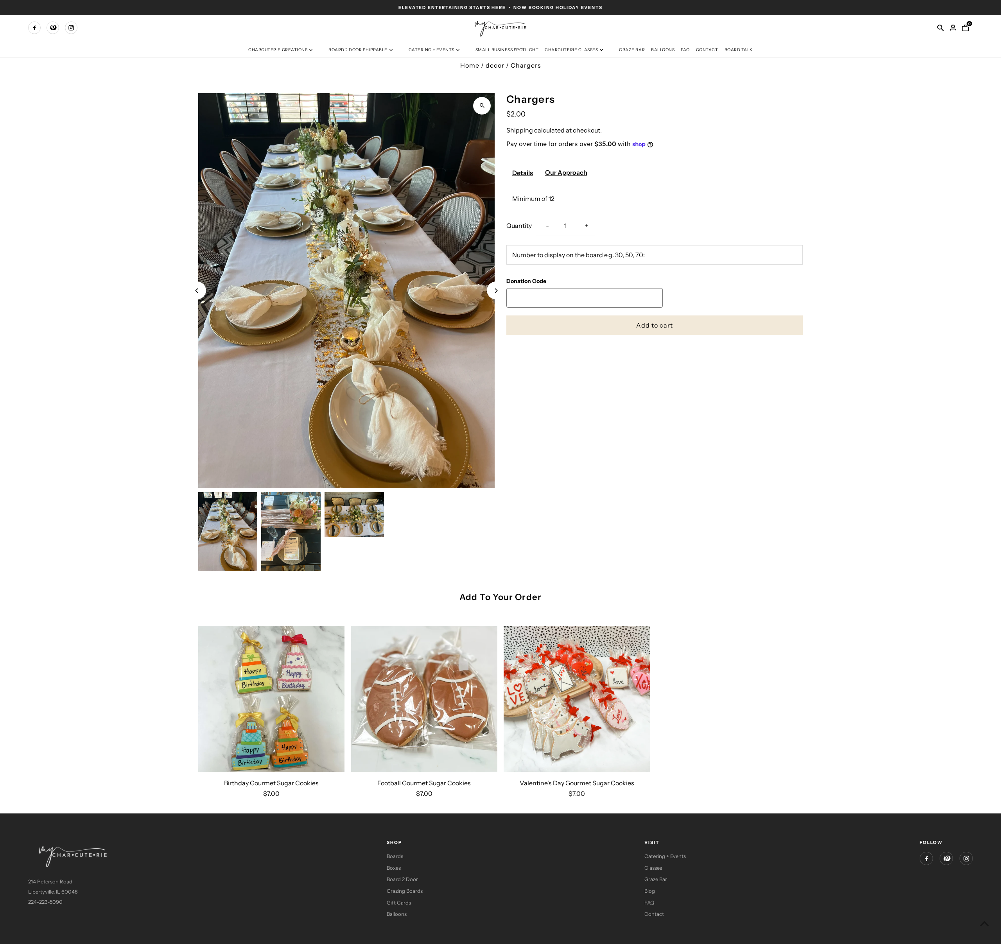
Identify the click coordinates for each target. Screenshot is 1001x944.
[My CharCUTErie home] (500, 27)
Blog (649, 891)
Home (469, 65)
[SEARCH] (940, 28)
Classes (653, 868)
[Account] (952, 28)
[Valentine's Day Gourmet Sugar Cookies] (577, 699)
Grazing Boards (405, 891)
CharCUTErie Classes (571, 49)
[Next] (495, 290)
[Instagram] (71, 27)
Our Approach (566, 172)
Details (522, 173)
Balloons (663, 49)
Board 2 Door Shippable (357, 49)
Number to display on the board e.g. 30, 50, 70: (578, 255)
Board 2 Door (402, 879)
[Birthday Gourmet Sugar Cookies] (271, 699)
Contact (707, 49)
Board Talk (739, 49)
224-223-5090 (45, 902)
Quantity (519, 225)
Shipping (519, 130)
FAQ (685, 49)
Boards (395, 856)
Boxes (394, 868)
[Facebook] (34, 27)
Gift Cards (399, 902)
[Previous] (197, 290)
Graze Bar (632, 49)
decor (495, 65)
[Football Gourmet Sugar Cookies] (424, 699)
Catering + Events (431, 49)
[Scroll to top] (984, 923)
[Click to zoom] (482, 106)
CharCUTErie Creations (277, 49)
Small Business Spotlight (507, 49)
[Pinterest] (53, 27)
